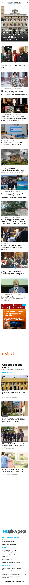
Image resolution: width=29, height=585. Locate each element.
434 (24, 305)
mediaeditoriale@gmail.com (9, 558)
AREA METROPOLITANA (7, 441)
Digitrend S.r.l (20, 581)
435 (3, 307)
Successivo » (20, 307)
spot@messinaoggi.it (7, 551)
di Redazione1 (17, 88)
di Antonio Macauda (19, 62)
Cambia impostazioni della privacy (11, 562)
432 (16, 305)
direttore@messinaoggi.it (8, 541)
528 (14, 307)
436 (7, 307)
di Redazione (16, 28)
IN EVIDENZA (5, 390)
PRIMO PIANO (5, 416)
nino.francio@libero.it (7, 559)
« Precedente (6, 305)
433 (20, 305)
